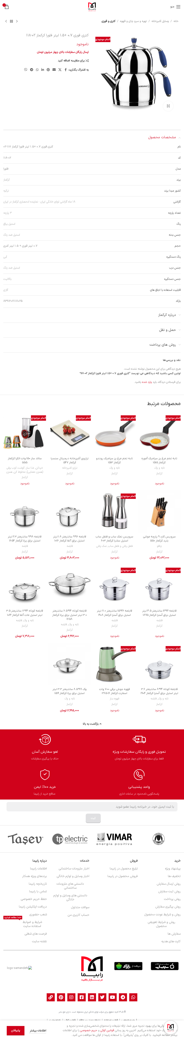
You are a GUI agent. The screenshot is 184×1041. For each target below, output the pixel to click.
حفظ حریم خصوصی (34, 899)
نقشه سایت (39, 941)
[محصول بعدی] (6, 21)
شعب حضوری (38, 914)
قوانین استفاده (111, 1020)
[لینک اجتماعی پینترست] (48, 70)
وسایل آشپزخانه (160, 21)
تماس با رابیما (38, 891)
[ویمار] (114, 839)
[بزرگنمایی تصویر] (168, 106)
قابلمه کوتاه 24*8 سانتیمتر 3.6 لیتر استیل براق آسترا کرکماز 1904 (159, 691)
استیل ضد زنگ (11, 235)
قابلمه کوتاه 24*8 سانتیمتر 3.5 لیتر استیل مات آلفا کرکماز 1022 (24, 613)
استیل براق (9, 224)
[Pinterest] (61, 997)
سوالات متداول (80, 907)
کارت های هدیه (171, 941)
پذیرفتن (15, 1030)
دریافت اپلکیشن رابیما (33, 906)
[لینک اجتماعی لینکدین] (42, 70)
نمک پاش (101, 546)
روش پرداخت (172, 899)
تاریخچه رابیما (38, 884)
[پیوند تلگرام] (32, 70)
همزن (9, 472)
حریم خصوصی (88, 1030)
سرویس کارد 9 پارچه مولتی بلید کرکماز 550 (159, 539)
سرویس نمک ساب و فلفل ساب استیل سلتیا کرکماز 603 (114, 539)
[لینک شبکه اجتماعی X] (60, 70)
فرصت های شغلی (36, 933)
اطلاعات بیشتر (37, 1030)
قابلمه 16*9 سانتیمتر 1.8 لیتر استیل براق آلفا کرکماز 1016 (69, 539)
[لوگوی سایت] (92, 6)
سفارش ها (174, 933)
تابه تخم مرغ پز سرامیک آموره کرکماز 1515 (159, 460)
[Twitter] (102, 997)
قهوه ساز (114, 699)
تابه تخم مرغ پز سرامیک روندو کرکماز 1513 (114, 460)
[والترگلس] (158, 839)
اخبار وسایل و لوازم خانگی (73, 876)
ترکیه (6, 191)
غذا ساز (30, 468)
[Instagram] (71, 997)
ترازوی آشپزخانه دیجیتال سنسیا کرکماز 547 (70, 460)
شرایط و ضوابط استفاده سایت (23, 923)
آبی (5, 257)
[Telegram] (123, 997)
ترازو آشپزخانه (69, 468)
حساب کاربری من (78, 915)
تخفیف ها (174, 876)
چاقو (159, 546)
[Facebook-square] (82, 997)
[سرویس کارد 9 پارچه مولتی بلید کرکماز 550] (159, 511)
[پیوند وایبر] (26, 70)
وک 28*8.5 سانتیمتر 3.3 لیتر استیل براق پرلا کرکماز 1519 (70, 691)
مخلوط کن (19, 472)
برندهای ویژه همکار (34, 876)
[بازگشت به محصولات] (11, 21)
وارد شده (147, 382)
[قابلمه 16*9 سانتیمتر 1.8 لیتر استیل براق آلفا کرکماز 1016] (69, 511)
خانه (175, 21)
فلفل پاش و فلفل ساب (120, 546)
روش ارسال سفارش (169, 884)
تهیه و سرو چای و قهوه (133, 21)
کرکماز (6, 180)
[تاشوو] (25, 839)
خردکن (39, 468)
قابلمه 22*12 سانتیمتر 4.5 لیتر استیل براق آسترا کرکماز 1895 (159, 613)
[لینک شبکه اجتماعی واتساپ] (37, 70)
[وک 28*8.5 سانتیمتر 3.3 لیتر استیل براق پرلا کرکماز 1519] (69, 664)
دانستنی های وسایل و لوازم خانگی (70, 897)
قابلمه (70, 546)
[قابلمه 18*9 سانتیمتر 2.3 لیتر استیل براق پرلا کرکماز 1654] (24, 511)
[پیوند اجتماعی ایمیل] (54, 70)
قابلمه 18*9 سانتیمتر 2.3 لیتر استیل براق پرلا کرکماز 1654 (25, 539)
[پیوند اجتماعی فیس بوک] (65, 70)
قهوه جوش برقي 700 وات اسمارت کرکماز (114, 691)
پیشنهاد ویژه (173, 868)
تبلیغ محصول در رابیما (124, 868)
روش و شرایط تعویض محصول (161, 924)
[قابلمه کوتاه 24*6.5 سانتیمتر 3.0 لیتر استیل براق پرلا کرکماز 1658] (69, 585)
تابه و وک (159, 468)
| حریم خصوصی (128, 1020)
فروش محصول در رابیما (122, 876)
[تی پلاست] (70, 839)
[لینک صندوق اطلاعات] (139, 747)
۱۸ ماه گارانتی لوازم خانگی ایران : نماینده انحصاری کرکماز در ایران (39, 202)
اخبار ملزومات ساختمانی (74, 868)
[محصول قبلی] (17, 21)
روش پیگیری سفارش (168, 906)
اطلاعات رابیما (38, 868)
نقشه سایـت (55, 1020)
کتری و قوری (108, 21)
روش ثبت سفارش (169, 891)
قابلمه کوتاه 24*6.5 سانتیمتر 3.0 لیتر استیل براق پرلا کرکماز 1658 (69, 615)
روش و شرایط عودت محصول (162, 914)
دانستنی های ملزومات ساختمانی (70, 886)
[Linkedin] (92, 997)
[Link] (51, 997)
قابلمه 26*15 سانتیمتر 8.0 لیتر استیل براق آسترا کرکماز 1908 (114, 613)
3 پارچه (7, 213)
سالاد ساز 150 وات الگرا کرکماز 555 (25, 460)
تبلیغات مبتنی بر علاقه (89, 1020)
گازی (5, 290)
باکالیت (7, 279)
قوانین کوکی (70, 1020)
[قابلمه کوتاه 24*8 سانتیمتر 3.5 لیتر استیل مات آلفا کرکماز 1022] (24, 585)
